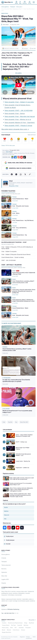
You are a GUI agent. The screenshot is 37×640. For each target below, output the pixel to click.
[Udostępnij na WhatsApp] (21, 174)
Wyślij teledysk (10, 540)
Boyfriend (31, 623)
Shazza (23, 630)
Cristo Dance (16, 630)
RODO (34, 636)
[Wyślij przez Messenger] (16, 174)
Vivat (4, 422)
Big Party (26, 625)
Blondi (3, 630)
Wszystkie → (32, 620)
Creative (4, 623)
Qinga (25, 623)
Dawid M (19, 625)
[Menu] (34, 2)
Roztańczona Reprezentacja (15, 623)
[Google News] (12, 157)
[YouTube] (21, 157)
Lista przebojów (7, 429)
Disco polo (19, 6)
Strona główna (5, 6)
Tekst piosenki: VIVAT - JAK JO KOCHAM (18, 110)
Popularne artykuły (8, 473)
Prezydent (28, 627)
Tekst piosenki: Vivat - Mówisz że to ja (17, 119)
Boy (16, 422)
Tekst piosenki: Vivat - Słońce (14, 113)
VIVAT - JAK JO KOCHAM (8, 260)
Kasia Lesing (5, 627)
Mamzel (9, 630)
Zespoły (3, 583)
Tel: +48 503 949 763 (9, 613)
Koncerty (3, 568)
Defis (11, 627)
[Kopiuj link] (30, 174)
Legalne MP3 (5, 579)
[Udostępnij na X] (25, 174)
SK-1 (16, 627)
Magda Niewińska (6, 632)
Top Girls (10, 422)
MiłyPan (6, 511)
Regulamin (22, 636)
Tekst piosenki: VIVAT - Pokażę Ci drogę (18, 125)
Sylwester (4, 572)
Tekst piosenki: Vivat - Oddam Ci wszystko (19, 102)
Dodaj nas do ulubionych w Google (11, 48)
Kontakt (8, 544)
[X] (22, 527)
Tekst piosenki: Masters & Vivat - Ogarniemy (19, 122)
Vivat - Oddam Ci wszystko (9, 251)
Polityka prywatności (29, 637)
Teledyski (12, 6)
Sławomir (6, 515)
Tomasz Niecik (5, 625)
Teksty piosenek (6, 565)
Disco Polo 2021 (24, 422)
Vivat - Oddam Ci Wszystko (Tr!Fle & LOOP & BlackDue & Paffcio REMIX (17, 247)
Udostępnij (25, 48)
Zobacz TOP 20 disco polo (8, 145)
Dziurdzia (21, 627)
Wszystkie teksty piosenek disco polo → (15, 129)
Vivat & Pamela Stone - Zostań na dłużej (12, 257)
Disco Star (4, 576)
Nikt (5, 518)
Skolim (6, 507)
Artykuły (3, 558)
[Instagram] (18, 157)
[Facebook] (15, 157)
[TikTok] (24, 157)
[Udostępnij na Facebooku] (12, 174)
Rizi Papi (13, 625)
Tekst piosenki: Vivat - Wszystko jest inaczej (19, 116)
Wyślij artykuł (9, 536)
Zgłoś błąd (33, 48)
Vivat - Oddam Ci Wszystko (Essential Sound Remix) (16, 254)
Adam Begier (6, 24)
